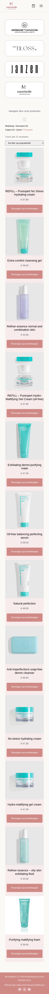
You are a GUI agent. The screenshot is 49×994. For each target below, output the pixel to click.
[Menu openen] (41, 5)
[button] (24, 119)
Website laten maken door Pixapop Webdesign (24, 984)
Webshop (9, 126)
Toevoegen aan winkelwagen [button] (24, 209)
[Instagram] (25, 989)
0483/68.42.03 (24, 980)
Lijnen (19, 130)
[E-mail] (29, 989)
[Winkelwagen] (33, 6)
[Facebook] (20, 989)
